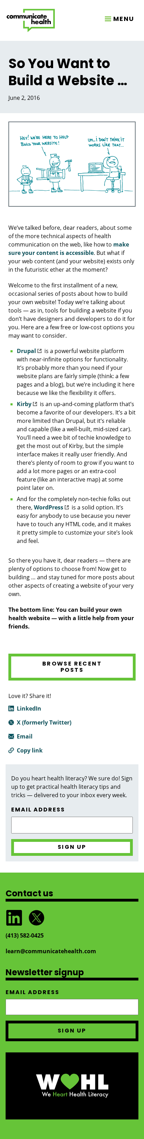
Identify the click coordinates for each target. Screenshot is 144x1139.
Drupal (26, 351)
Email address (38, 810)
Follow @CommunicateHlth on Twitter (36, 918)
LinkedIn (29, 708)
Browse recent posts (72, 667)
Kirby (24, 404)
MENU (123, 18)
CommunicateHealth (31, 20)
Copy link (30, 750)
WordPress (48, 507)
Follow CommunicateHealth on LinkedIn (14, 918)
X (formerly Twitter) (44, 722)
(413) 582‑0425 (25, 935)
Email (25, 736)
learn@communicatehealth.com (51, 951)
